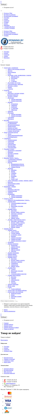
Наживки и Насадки (13, 189)
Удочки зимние (15, 233)
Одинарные (14, 104)
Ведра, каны (11, 286)
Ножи (13, 295)
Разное (9, 87)
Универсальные (12, 140)
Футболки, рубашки (17, 224)
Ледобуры (10, 242)
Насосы (9, 70)
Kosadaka (14, 176)
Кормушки (10, 98)
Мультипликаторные (13, 125)
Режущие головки (16, 296)
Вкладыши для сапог (17, 206)
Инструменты (11, 72)
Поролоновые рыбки (13, 183)
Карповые (10, 156)
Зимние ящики (11, 254)
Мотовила (10, 119)
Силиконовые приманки (14, 159)
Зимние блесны (15, 167)
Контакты (6, 25)
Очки (9, 73)
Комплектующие (16, 293)
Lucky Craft (14, 179)
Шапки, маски (15, 218)
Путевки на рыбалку (10, 14)
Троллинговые (11, 147)
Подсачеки (14, 78)
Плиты (13, 281)
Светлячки (10, 117)
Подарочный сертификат (11, 16)
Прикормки (11, 194)
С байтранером (12, 123)
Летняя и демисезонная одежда (16, 219)
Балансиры (10, 185)
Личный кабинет (9, 368)
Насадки (10, 182)
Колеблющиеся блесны (17, 165)
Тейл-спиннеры (12, 161)
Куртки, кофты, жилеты (18, 212)
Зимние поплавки (16, 116)
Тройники (14, 107)
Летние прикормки (16, 197)
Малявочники (15, 76)
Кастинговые (11, 146)
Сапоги (13, 207)
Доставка (6, 17)
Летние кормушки (16, 99)
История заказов (8, 370)
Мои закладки (8, 371)
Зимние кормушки (16, 101)
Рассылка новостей (9, 373)
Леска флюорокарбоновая (15, 135)
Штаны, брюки (15, 227)
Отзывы (6, 22)
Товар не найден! (9, 329)
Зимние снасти (11, 230)
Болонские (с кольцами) (14, 150)
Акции (6, 23)
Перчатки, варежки (16, 213)
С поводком (14, 108)
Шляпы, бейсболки (16, 225)
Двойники (14, 105)
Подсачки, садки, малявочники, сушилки (19, 75)
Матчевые (10, 155)
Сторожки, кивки (16, 234)
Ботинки (13, 204)
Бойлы (9, 188)
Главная (6, 323)
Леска (9, 134)
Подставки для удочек (13, 83)
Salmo (13, 177)
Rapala (13, 171)
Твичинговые (11, 144)
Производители (8, 357)
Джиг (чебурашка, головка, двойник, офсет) (20, 180)
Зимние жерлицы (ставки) (18, 240)
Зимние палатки (12, 256)
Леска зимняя (15, 231)
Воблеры (10, 168)
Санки (9, 287)
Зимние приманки (12, 243)
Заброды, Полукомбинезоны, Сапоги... (18, 200)
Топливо (13, 283)
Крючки (10, 102)
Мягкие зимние (15, 250)
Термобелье (14, 215)
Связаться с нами (9, 360)
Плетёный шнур (12, 137)
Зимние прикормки (16, 195)
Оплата (6, 19)
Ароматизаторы (12, 191)
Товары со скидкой (9, 359)
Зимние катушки (12, 128)
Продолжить (4, 340)
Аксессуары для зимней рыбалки (17, 290)
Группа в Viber (8, 13)
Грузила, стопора (12, 96)
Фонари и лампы (12, 86)
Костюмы (14, 210)
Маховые (10, 152)
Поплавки (10, 113)
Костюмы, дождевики (17, 221)
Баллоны (13, 277)
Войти (6, 309)
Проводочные (11, 126)
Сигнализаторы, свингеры (15, 84)
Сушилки (14, 81)
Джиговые (10, 143)
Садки (13, 79)
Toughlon (13, 173)
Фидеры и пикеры (12, 153)
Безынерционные (12, 122)
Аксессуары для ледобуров (15, 292)
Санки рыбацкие (16, 289)
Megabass (14, 170)
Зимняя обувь (11, 201)
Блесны (9, 162)
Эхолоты (10, 89)
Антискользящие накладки (18, 203)
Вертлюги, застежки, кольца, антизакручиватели (15, 94)
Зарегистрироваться (9, 311)
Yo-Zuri (13, 174)
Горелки (13, 278)
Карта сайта (7, 362)
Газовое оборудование (14, 275)
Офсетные (14, 110)
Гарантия (6, 20)
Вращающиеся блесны (17, 164)
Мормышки (14, 248)
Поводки (10, 111)
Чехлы (13, 298)
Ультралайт (10, 141)
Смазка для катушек (13, 131)
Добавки (10, 192)
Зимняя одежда (12, 209)
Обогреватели (15, 280)
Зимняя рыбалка (8, 324)
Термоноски (14, 216)
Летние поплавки (16, 114)
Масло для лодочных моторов (16, 69)
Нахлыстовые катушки (14, 129)
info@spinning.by (11, 383)
